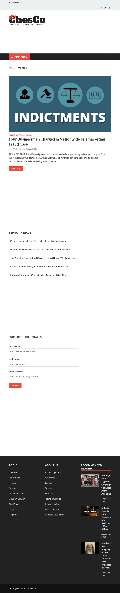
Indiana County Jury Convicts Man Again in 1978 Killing (38, 275)
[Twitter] (105, 7)
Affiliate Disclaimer (54, 514)
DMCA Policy (52, 509)
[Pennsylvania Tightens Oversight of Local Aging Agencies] (90, 475)
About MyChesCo (54, 472)
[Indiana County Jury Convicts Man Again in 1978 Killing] (90, 508)
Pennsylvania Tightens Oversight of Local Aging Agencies (38, 241)
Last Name (14, 358)
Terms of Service (53, 498)
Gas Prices (14, 504)
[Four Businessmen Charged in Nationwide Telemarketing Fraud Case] (60, 104)
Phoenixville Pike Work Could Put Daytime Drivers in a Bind (40, 249)
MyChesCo (31, 588)
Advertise (50, 477)
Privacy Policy (52, 504)
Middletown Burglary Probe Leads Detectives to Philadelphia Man (106, 555)
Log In (12, 509)
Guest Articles (16, 493)
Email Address (16, 371)
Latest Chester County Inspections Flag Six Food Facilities (39, 266)
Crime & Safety (15, 135)
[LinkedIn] (109, 7)
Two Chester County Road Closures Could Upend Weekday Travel (43, 258)
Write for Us (51, 493)
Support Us (50, 488)
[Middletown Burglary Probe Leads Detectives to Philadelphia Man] (90, 543)
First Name (14, 346)
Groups (13, 488)
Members (14, 472)
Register (13, 514)
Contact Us (50, 482)
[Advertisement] (62, 41)
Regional (27, 135)
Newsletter (14, 477)
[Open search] (108, 56)
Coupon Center (17, 498)
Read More (15, 168)
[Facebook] (101, 7)
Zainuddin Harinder (34, 149)
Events (12, 482)
